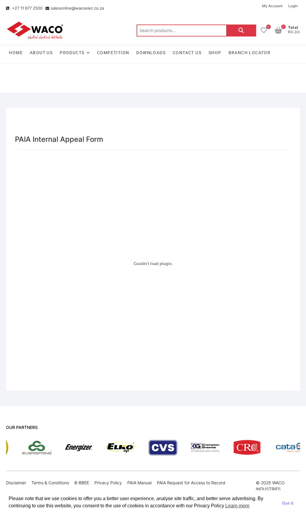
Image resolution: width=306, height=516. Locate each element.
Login (293, 6)
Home (16, 52)
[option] (24, 448)
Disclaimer (16, 482)
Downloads (151, 52)
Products (72, 52)
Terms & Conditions (50, 482)
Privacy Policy (108, 482)
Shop (215, 52)
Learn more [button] (237, 505)
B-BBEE (81, 482)
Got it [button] (287, 503)
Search (241, 30)
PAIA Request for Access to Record (191, 482)
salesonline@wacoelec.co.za (77, 8)
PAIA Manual (139, 482)
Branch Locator (250, 52)
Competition (113, 52)
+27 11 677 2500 (26, 8)
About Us (41, 52)
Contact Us (187, 52)
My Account (272, 6)
